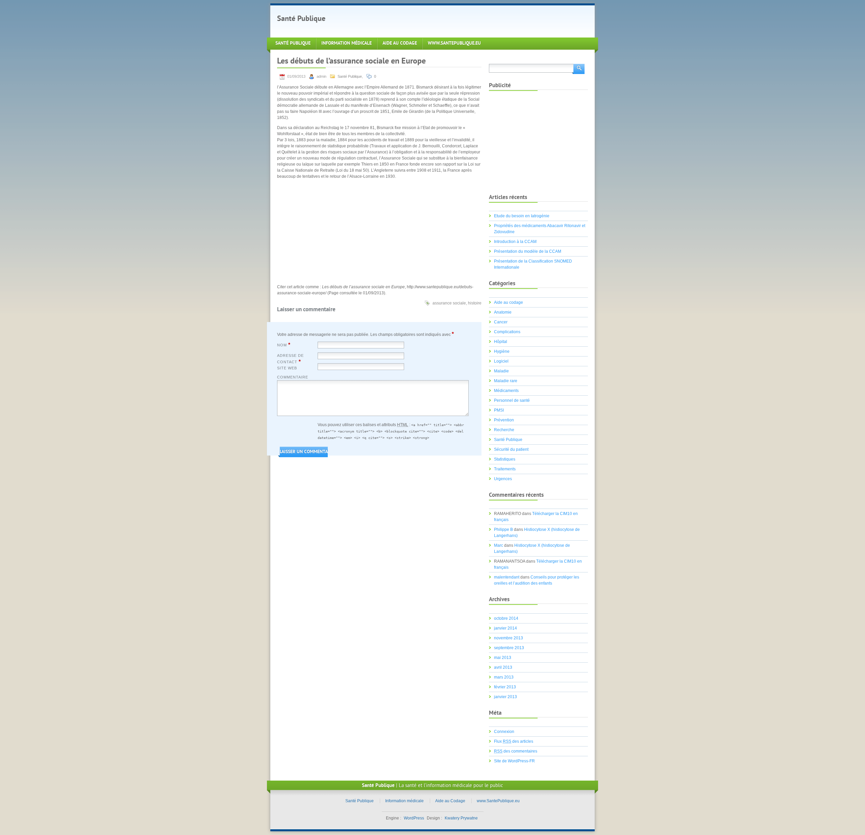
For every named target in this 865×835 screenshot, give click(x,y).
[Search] (578, 68)
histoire (474, 303)
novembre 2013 (508, 638)
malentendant (506, 577)
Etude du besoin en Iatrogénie (521, 216)
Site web (287, 368)
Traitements (505, 469)
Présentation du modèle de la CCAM (527, 251)
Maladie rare (505, 380)
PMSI (499, 410)
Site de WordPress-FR (514, 761)
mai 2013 (502, 657)
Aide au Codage (399, 43)
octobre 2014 (506, 618)
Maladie (501, 371)
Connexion (504, 731)
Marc (498, 545)
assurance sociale (449, 303)
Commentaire (292, 377)
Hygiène (502, 351)
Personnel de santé (512, 400)
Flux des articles (513, 741)
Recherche (504, 429)
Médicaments (506, 390)
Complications (507, 331)
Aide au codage (508, 302)
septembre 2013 (509, 647)
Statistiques (504, 459)
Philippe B (503, 529)
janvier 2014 (505, 628)
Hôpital (500, 341)
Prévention (504, 420)
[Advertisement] (457, 20)
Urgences (503, 478)
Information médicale (346, 43)
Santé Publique (301, 19)
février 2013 (505, 687)
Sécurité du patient (511, 449)
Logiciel (501, 361)
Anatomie (503, 312)
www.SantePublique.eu (454, 43)
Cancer (501, 322)
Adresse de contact (290, 358)
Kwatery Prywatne (461, 818)
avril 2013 (503, 667)
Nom (284, 344)
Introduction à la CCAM (515, 241)
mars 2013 (504, 677)
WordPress (414, 818)
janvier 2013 (505, 696)
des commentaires (515, 751)
